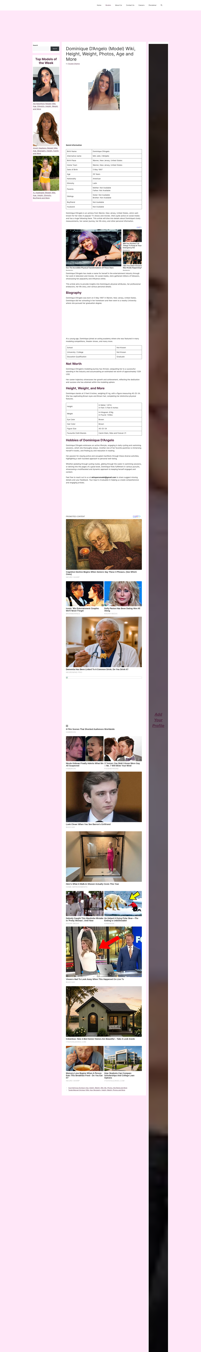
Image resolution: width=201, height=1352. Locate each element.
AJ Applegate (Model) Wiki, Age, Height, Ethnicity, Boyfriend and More (44, 195)
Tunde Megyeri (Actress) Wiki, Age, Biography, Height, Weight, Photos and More (96, 1090)
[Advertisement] (63, 25)
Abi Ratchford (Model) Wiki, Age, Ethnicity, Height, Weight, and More (45, 106)
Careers (141, 5)
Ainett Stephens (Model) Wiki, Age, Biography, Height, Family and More (46, 151)
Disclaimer (153, 5)
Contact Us (130, 5)
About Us (118, 5)
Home (99, 5)
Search (55, 49)
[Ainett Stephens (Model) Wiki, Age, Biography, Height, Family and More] (46, 129)
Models (108, 5)
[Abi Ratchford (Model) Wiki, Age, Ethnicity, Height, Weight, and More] (46, 84)
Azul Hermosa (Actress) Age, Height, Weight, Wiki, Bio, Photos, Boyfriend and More (97, 1088)
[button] (161, 5)
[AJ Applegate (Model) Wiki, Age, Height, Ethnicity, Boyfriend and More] (46, 174)
